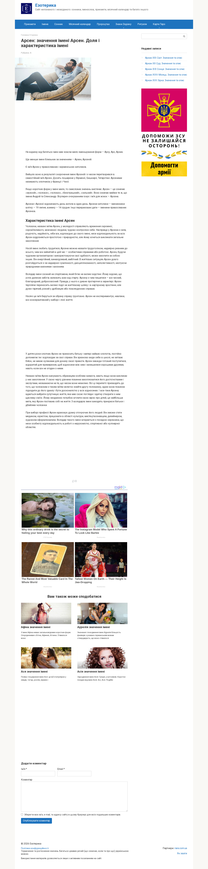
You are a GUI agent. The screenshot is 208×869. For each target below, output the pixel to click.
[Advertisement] (77, 125)
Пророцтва (103, 24)
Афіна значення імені (35, 627)
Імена (45, 24)
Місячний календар (80, 24)
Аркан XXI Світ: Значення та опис (163, 57)
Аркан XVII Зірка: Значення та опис (164, 80)
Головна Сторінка (29, 35)
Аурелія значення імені (93, 627)
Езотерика (45, 5)
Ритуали (142, 24)
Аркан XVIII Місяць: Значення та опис (166, 74)
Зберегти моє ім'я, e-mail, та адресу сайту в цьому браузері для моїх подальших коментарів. (72, 814)
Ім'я (24, 769)
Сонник (58, 24)
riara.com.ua (181, 848)
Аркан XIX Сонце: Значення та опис (165, 69)
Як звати (182, 853)
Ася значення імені (34, 671)
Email (61, 769)
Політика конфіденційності (35, 848)
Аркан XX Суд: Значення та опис (163, 63)
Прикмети (30, 24)
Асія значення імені (91, 671)
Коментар (26, 779)
